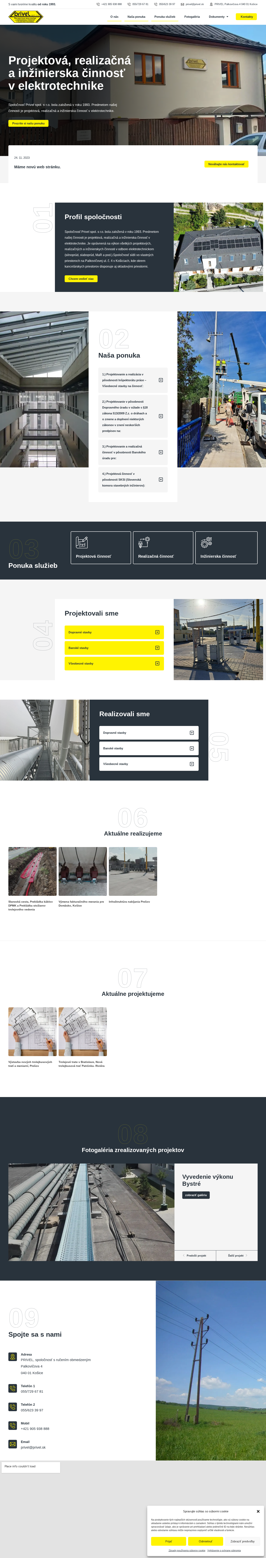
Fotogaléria (192, 16)
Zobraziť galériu (196, 1195)
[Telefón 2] (12, 1407)
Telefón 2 (28, 1404)
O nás (114, 16)
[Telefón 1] (12, 1388)
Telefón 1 (28, 1386)
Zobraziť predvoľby (243, 1541)
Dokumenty (217, 16)
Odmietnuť (205, 1541)
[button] (258, 1511)
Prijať (168, 1541)
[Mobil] (12, 1425)
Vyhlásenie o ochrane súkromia (224, 1550)
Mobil (25, 1423)
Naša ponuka (136, 16)
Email (25, 1442)
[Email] (12, 1444)
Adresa (26, 1354)
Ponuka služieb (164, 16)
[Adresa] (12, 1356)
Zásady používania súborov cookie (187, 1550)
